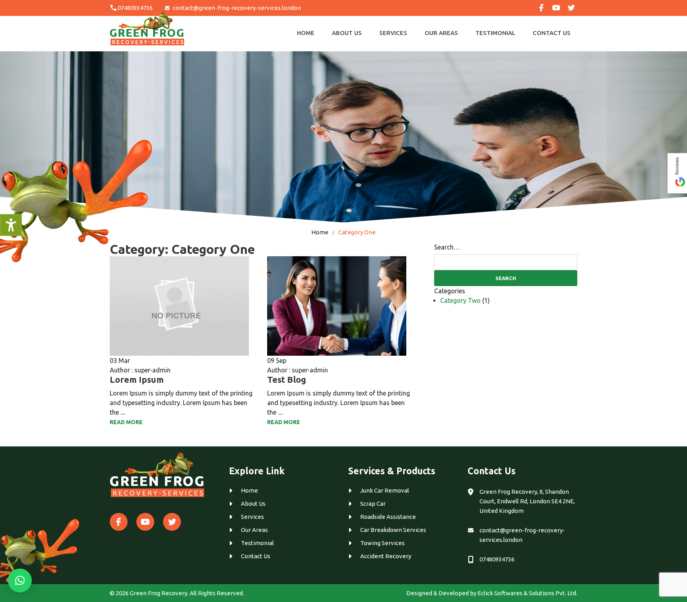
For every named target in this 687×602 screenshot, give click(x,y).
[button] (20, 580)
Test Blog (286, 379)
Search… (447, 247)
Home (305, 32)
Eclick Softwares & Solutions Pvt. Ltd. (527, 593)
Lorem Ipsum (137, 379)
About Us (347, 32)
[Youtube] (556, 8)
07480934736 (135, 7)
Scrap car (373, 503)
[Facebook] (541, 8)
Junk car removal (384, 490)
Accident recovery (385, 556)
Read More (126, 422)
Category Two (460, 300)
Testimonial (495, 32)
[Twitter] (571, 8)
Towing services (382, 543)
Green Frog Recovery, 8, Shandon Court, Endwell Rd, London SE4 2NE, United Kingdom (527, 501)
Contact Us (552, 32)
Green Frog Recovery (158, 593)
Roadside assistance (388, 516)
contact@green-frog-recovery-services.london (237, 7)
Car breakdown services (393, 529)
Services (393, 32)
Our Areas (441, 32)
